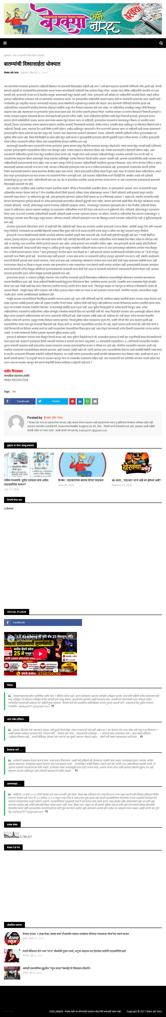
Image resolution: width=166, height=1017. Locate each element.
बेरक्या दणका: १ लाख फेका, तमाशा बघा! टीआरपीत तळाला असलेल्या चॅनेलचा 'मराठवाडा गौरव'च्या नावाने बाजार (76, 933)
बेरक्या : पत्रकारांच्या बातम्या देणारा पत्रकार (81, 480)
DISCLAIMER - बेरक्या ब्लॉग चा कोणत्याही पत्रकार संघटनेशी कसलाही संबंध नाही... (85, 1011)
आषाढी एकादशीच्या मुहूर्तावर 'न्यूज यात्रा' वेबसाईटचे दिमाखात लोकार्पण (56, 968)
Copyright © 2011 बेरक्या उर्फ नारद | (144, 1011)
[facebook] (43, 622)
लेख (14, 55)
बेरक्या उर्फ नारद (11, 72)
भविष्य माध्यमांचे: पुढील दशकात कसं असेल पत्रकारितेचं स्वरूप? (26, 482)
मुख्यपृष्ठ (7, 55)
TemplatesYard (8, 1011)
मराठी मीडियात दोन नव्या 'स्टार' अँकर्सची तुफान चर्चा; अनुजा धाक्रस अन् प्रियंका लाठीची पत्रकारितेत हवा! (74, 951)
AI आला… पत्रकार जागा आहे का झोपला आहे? (136, 480)
